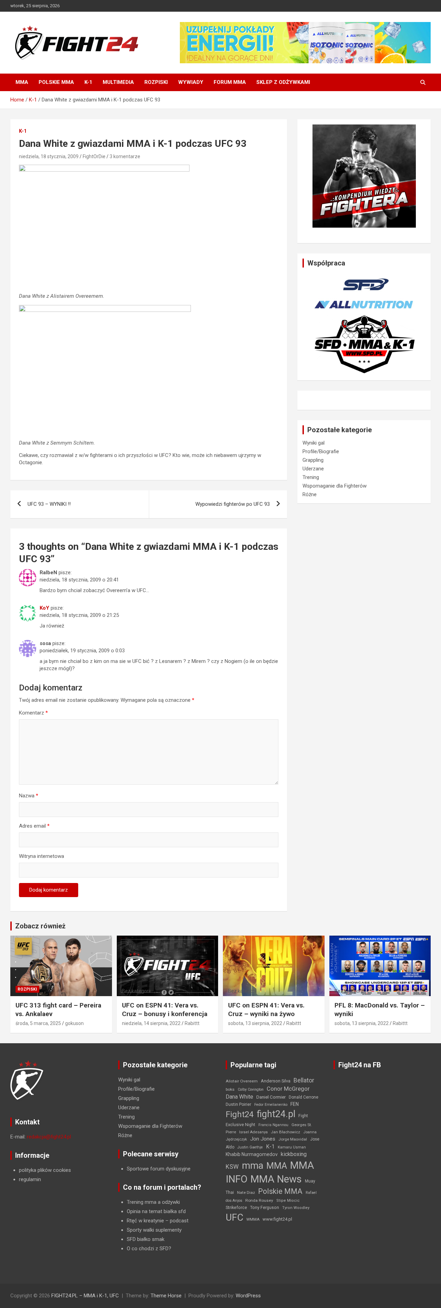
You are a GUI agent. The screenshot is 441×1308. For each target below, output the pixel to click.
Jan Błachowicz (285, 1132)
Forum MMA (230, 82)
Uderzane (313, 469)
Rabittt (192, 1023)
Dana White (239, 1096)
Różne (309, 494)
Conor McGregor (288, 1089)
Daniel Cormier (271, 1097)
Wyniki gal (313, 443)
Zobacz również (40, 926)
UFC (234, 1217)
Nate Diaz (246, 1192)
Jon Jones (262, 1139)
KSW (232, 1166)
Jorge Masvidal (292, 1139)
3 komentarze (125, 156)
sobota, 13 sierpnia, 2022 (255, 1023)
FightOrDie (94, 156)
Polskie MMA (56, 82)
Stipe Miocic (288, 1200)
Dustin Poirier (238, 1104)
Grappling (313, 460)
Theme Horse (166, 1296)
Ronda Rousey (259, 1200)
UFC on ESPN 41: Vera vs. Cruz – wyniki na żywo (266, 1009)
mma (252, 1165)
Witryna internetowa (41, 856)
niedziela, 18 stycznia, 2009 (49, 156)
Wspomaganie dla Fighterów (334, 486)
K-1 (88, 82)
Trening (310, 477)
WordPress (248, 1296)
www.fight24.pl (277, 1219)
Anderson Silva (275, 1080)
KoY (44, 608)
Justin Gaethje (250, 1147)
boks (230, 1089)
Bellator (304, 1080)
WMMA (252, 1219)
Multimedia (118, 82)
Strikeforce (236, 1207)
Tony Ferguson (264, 1207)
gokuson (74, 1023)
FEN (294, 1104)
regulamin (30, 1179)
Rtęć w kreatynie (145, 1221)
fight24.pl (276, 1114)
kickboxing (294, 1154)
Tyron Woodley (295, 1208)
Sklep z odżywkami (283, 82)
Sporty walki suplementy (154, 1230)
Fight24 (240, 1114)
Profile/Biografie (320, 451)
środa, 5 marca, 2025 (38, 1023)
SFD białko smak (145, 1239)
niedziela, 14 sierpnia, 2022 (151, 1023)
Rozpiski (156, 82)
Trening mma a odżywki (153, 1202)
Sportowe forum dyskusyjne (159, 1169)
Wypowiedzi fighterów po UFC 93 (232, 504)
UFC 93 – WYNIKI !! (49, 504)
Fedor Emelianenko (270, 1104)
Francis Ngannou (273, 1125)
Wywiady (190, 82)
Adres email (34, 826)
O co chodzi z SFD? (149, 1248)
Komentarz (33, 713)
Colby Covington (251, 1089)
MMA (22, 82)
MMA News (276, 1179)
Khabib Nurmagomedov (252, 1154)
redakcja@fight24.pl (49, 1137)
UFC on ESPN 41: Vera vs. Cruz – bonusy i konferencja (164, 1009)
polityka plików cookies (45, 1170)
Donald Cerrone (303, 1097)
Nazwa (28, 796)
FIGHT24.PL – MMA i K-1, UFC (85, 1296)
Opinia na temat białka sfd (156, 1211)
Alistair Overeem (242, 1081)
